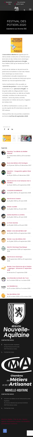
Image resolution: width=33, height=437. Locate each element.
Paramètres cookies (13, 421)
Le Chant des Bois (12, 223)
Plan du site (18, 419)
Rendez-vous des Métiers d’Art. (16, 239)
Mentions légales (7, 419)
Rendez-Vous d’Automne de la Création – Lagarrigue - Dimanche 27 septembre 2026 (19, 268)
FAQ (9, 4)
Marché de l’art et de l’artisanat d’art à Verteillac (19, 182)
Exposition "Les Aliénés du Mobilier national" (17, 152)
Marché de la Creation (14, 198)
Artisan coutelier (12, 207)
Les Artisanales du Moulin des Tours (18, 278)
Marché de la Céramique (14, 257)
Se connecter (21, 2)
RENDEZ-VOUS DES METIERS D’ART (17, 231)
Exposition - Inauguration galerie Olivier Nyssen (19, 172)
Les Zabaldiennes (12, 286)
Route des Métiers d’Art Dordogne (17, 163)
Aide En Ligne (20, 4)
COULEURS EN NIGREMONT (14, 190)
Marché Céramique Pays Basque (17, 247)
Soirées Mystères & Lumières (16, 215)
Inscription (9, 2)
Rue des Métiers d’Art (13, 294)
